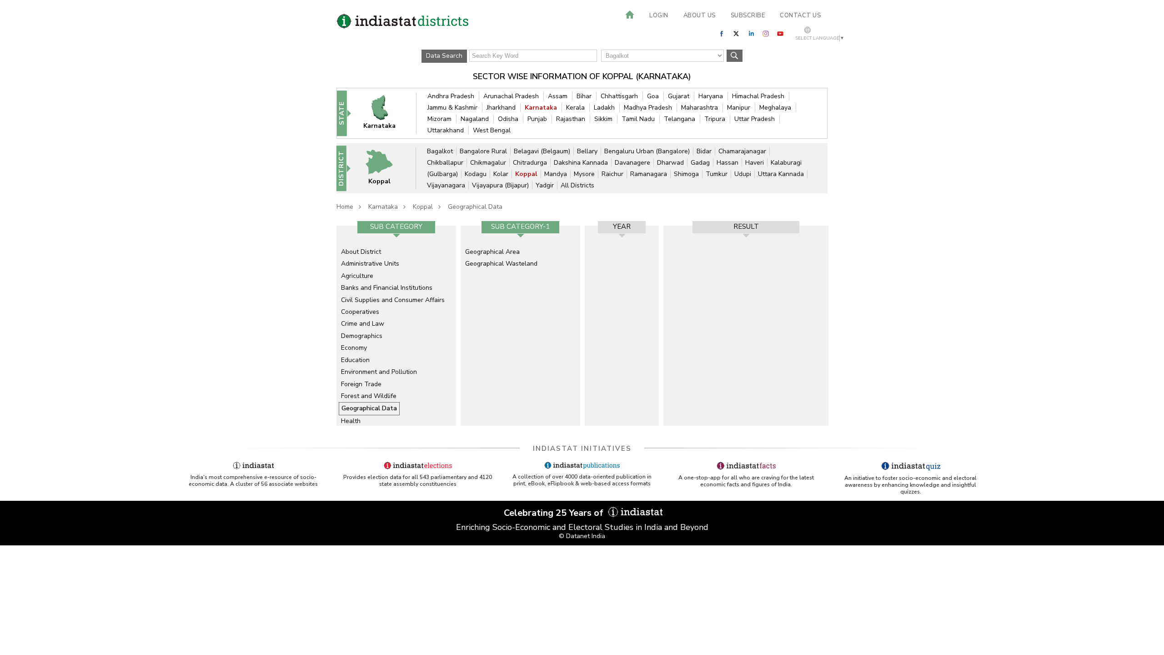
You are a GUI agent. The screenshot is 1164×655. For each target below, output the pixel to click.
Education (355, 360)
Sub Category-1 (520, 226)
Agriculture (357, 276)
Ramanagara (648, 174)
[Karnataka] (385, 113)
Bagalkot (440, 151)
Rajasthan (570, 119)
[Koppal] (385, 168)
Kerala (575, 107)
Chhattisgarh (619, 96)
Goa (653, 96)
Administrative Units (370, 263)
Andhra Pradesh (450, 96)
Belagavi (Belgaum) (542, 151)
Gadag (700, 162)
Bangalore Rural (483, 151)
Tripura (714, 119)
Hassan (727, 162)
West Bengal (492, 130)
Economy (354, 347)
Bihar (584, 96)
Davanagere (632, 162)
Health (351, 421)
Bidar (704, 151)
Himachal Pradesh (758, 96)
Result (746, 226)
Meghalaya (775, 107)
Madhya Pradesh (648, 107)
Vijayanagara (446, 185)
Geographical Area (492, 251)
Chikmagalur (488, 162)
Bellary (587, 151)
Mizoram (439, 119)
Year (622, 226)
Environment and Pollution (379, 372)
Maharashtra (699, 107)
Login (658, 15)
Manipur (738, 107)
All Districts (577, 185)
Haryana (710, 96)
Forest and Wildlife (368, 396)
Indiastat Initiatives (582, 448)
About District (361, 251)
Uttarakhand (445, 130)
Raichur (612, 174)
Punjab (537, 119)
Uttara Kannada (781, 174)
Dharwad (670, 162)
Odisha (508, 119)
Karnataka (541, 107)
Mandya (555, 174)
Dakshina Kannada (581, 162)
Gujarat (678, 96)
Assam (557, 96)
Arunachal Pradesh (511, 96)
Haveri (754, 162)
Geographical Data (475, 206)
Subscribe (748, 15)
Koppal (526, 174)
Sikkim (603, 119)
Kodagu (476, 174)
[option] (396, 326)
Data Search (444, 55)
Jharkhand (501, 107)
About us (699, 15)
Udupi (742, 174)
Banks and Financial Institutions (386, 287)
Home (344, 206)
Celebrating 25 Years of (555, 513)
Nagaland (475, 119)
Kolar (500, 174)
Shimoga (686, 174)
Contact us (800, 15)
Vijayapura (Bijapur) (500, 185)
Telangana (679, 119)
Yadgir (545, 185)
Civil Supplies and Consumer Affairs (393, 300)
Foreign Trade (361, 384)
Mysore (584, 174)
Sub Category (396, 226)
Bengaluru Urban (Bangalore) (647, 151)
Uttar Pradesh (754, 119)
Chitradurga (530, 162)
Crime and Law (362, 323)
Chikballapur (445, 162)
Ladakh (604, 107)
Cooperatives (360, 311)
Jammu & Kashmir (452, 107)
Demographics (361, 336)
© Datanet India (582, 536)
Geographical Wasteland (501, 263)
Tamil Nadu (638, 119)
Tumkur (717, 174)
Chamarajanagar (742, 151)
